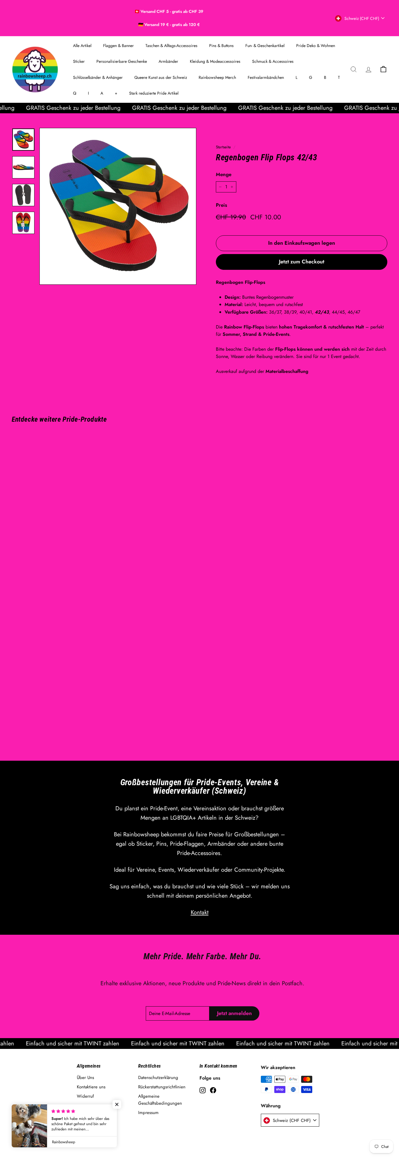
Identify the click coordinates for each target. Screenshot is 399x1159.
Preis (221, 204)
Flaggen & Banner (118, 45)
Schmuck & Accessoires (273, 61)
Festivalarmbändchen (266, 77)
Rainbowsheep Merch (217, 77)
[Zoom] (118, 206)
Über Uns (85, 1077)
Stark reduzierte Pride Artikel (153, 93)
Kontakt (200, 912)
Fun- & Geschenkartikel (264, 45)
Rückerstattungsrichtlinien (161, 1087)
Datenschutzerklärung (158, 1077)
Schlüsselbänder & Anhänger (98, 77)
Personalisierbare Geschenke (121, 61)
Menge (223, 174)
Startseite (223, 147)
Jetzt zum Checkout (301, 261)
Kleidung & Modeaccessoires (215, 61)
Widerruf (85, 1096)
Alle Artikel (82, 45)
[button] (116, 1104)
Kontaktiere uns (91, 1087)
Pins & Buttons (221, 45)
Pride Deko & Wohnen (315, 45)
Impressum (148, 1112)
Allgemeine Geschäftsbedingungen (160, 1099)
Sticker (79, 61)
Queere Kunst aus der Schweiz (160, 77)
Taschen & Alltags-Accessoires (171, 45)
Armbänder (168, 61)
